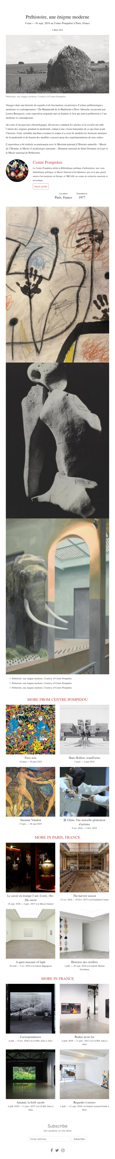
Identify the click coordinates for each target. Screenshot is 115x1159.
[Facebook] (51, 1150)
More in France (57, 978)
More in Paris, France (57, 837)
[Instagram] (63, 1150)
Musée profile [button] (40, 186)
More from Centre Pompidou (57, 699)
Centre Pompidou (47, 162)
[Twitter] (57, 1150)
